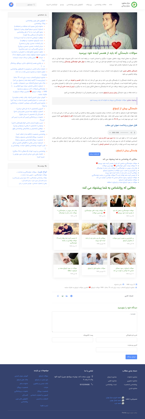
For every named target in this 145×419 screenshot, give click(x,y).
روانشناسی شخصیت (130, 384)
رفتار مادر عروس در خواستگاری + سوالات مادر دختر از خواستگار (117, 168)
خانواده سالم (24, 383)
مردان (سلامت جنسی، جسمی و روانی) (30, 46)
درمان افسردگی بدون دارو (39, 180)
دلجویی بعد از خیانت (27, 175)
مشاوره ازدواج (112, 377)
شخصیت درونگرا (22, 387)
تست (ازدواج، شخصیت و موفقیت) (31, 40)
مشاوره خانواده (132, 377)
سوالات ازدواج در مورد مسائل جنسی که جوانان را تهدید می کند (116, 177)
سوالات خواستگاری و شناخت (26, 172)
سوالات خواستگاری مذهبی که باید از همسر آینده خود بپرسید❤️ (116, 163)
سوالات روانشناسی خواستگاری (38, 178)
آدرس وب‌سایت (132, 345)
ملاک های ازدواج (22, 379)
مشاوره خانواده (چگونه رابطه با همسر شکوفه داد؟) (29, 55)
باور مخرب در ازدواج (41, 379)
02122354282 (85, 384)
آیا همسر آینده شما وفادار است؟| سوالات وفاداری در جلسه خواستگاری (114, 175)
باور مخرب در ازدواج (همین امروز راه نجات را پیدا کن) (28, 100)
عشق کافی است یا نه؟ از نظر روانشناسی (30, 32)
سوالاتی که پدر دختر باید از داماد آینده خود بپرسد (121, 173)
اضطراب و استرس (42, 399)
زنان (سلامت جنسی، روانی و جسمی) (31, 43)
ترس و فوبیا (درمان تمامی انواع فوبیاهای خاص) (27, 123)
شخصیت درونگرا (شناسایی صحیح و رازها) (29, 140)
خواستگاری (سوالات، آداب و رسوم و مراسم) (31, 89)
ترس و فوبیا (44, 405)
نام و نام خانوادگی (131, 335)
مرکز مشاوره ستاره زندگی (126, 4)
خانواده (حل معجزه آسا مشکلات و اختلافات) (28, 26)
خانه (110, 4)
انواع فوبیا (42, 172)
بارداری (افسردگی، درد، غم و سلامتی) (31, 49)
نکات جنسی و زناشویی (40, 383)
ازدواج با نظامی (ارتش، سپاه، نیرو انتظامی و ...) (27, 86)
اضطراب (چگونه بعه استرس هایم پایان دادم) (28, 111)
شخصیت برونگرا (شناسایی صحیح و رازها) (29, 137)
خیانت (46, 387)
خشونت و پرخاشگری (21, 391)
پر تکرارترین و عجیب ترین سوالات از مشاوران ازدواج (120, 170)
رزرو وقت (89, 4)
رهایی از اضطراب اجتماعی (39, 183)
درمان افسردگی (26, 180)
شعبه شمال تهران (115, 400)
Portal (124, 413)
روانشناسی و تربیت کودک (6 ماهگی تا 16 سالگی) (29, 151)
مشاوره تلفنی (112, 381)
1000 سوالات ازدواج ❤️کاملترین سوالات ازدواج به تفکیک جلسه (84, 287)
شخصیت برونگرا (42, 391)
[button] (11, 4)
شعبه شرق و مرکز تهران (113, 397)
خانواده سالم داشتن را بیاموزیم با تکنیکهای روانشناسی (28, 69)
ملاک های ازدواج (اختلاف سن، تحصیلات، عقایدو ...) (28, 83)
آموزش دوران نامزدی (21, 376)
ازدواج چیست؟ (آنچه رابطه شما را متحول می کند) (29, 80)
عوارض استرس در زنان (25, 183)
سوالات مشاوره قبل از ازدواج (128, 180)
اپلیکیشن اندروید (51, 4)
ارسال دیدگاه (131, 357)
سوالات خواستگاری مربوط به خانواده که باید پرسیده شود (108, 100)
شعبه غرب (117, 403)
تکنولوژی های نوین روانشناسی (35, 20)
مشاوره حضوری (132, 381)
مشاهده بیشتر (94, 154)
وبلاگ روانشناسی (39, 23)
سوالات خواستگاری (40, 175)
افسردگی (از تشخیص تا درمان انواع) (31, 114)
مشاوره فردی (133, 388)
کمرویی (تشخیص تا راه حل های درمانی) (30, 108)
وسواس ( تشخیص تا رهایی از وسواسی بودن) (28, 125)
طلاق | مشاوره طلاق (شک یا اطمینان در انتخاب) (27, 52)
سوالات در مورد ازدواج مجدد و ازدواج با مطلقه (122, 182)
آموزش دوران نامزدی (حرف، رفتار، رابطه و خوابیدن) (29, 97)
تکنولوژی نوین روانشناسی (75, 4)
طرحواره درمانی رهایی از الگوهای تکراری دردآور (28, 143)
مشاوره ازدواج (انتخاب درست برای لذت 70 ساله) (119, 287)
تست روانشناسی (111, 384)
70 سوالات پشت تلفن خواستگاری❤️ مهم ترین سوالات (119, 166)
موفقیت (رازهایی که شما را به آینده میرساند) (28, 37)
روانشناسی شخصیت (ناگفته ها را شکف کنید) (30, 134)
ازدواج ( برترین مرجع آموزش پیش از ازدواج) (28, 29)
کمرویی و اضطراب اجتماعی (39, 395)
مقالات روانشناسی (100, 4)
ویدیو (62, 4)
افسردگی (25, 395)
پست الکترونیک (88, 335)
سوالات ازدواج (43, 376)
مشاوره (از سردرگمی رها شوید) (33, 35)
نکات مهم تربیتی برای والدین (21, 178)
